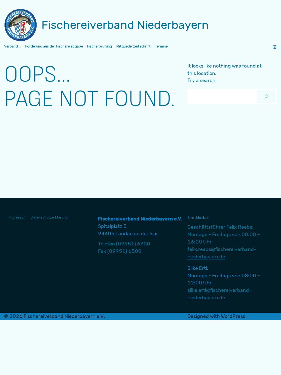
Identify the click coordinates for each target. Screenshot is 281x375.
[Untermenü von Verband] (20, 47)
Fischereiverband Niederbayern (125, 25)
